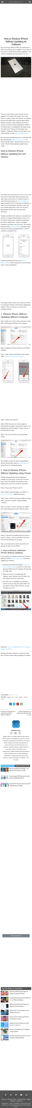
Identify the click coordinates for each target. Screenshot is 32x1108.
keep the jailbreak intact (22, 133)
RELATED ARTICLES (8, 766)
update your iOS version (19, 139)
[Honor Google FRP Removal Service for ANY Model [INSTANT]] (5, 777)
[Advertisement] (16, 20)
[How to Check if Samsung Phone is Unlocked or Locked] (5, 1018)
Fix (13, 697)
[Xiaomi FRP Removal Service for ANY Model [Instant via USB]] (5, 785)
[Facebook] (12, 733)
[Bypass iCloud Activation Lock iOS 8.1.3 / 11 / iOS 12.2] (5, 1025)
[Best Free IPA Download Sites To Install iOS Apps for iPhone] (5, 993)
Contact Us (19, 1101)
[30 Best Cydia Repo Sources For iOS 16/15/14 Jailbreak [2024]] (5, 1037)
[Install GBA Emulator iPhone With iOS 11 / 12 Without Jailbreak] (5, 999)
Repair (9, 697)
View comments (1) (16, 935)
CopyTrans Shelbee (15, 226)
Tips (2, 699)
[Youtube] (21, 1095)
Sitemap (12, 1101)
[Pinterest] (16, 1095)
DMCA (29, 1099)
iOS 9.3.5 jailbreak (22, 201)
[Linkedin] (16, 733)
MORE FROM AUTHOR (22, 766)
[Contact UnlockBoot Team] (26, 1095)
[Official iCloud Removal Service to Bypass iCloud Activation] (5, 1006)
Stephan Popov (16, 730)
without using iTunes (17, 558)
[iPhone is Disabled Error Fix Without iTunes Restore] (5, 1031)
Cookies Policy (21, 1099)
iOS (16, 697)
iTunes (25, 697)
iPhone (20, 697)
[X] (20, 733)
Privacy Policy (12, 1099)
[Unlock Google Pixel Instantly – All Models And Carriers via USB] (5, 770)
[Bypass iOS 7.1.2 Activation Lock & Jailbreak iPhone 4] (5, 1012)
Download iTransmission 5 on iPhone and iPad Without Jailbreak (8, 713)
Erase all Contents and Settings (14, 356)
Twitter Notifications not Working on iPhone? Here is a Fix (24, 713)
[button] (30, 2)
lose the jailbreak (23, 463)
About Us (4, 1099)
